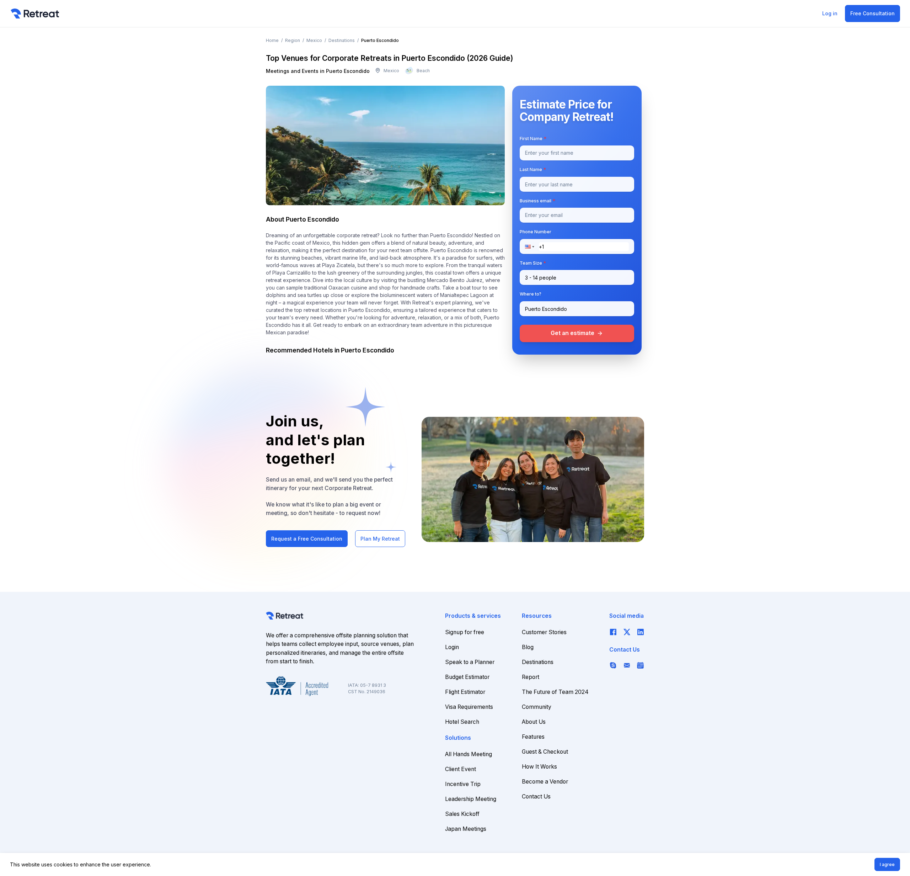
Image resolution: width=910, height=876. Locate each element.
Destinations (341, 40)
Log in (829, 13)
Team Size (533, 263)
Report (530, 677)
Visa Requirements (469, 707)
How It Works (539, 766)
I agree (887, 864)
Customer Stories (544, 632)
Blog (528, 647)
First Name (533, 138)
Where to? (530, 294)
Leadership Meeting (470, 799)
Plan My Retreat (380, 539)
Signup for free (464, 632)
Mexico (314, 40)
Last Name (533, 169)
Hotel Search (462, 721)
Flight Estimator (465, 692)
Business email (537, 200)
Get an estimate (577, 333)
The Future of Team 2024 (555, 692)
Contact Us (536, 796)
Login (452, 647)
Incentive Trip (463, 784)
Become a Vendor (545, 781)
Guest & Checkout (545, 751)
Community (536, 707)
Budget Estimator (467, 677)
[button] (532, 246)
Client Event (460, 769)
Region (292, 40)
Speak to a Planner (469, 662)
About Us (534, 721)
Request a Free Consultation (306, 539)
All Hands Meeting (468, 754)
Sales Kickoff (462, 814)
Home (272, 40)
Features (533, 736)
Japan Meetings (465, 828)
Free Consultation (872, 13)
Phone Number (535, 232)
